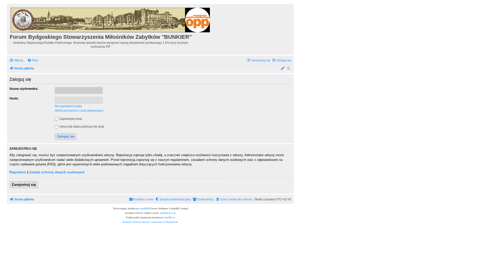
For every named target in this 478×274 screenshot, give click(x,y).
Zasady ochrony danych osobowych (57, 172)
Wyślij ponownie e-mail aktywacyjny (79, 110)
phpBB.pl (169, 217)
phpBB (143, 208)
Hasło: (14, 98)
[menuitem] (32, 60)
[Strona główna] (110, 19)
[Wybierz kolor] (283, 68)
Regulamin (17, 172)
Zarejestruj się (24, 184)
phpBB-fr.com (168, 213)
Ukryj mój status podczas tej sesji (81, 126)
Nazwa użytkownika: (23, 89)
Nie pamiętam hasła (68, 106)
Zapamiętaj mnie (70, 119)
